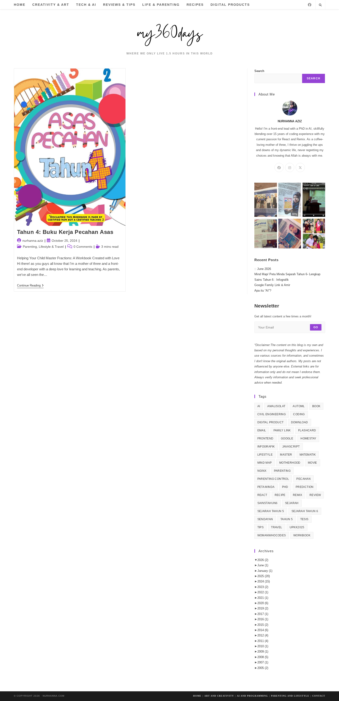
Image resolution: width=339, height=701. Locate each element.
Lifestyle (265, 454)
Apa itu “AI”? (262, 290)
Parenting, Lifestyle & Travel (43, 246)
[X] (300, 167)
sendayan (265, 519)
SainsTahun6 (267, 503)
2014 (262, 630)
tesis (304, 519)
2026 (262, 560)
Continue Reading (30, 286)
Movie (312, 462)
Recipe (280, 495)
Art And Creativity (219, 696)
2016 (262, 619)
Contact (318, 696)
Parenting (282, 470)
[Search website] (320, 5)
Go (315, 327)
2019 (262, 608)
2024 (263, 581)
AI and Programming (252, 696)
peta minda (266, 487)
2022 (262, 592)
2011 (262, 641)
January (264, 571)
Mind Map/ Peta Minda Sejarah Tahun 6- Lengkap (287, 274)
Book (316, 406)
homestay (308, 438)
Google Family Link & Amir (272, 285)
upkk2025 (297, 527)
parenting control (273, 478)
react (262, 495)
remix (297, 495)
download (299, 422)
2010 (262, 646)
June (262, 565)
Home (197, 696)
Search (259, 71)
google (287, 438)
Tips (260, 527)
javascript (291, 446)
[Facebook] (309, 4)
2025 (263, 576)
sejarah (292, 503)
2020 (262, 603)
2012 (262, 635)
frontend (265, 438)
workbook (301, 535)
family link (282, 430)
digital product (270, 422)
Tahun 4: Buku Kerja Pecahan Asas (65, 232)
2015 (262, 624)
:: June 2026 (262, 269)
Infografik (266, 446)
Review (315, 495)
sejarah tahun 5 (270, 511)
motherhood (289, 462)
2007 (262, 662)
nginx (262, 470)
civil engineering (271, 414)
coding (299, 414)
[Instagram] (289, 167)
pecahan (303, 478)
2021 (262, 598)
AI (258, 406)
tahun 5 (286, 519)
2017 (262, 614)
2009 (262, 651)
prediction (305, 487)
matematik (308, 454)
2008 (262, 657)
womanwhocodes (271, 535)
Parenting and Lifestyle (290, 696)
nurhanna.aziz (32, 240)
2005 (262, 668)
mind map (264, 462)
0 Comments (83, 246)
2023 (262, 587)
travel (276, 527)
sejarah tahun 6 (304, 511)
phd (285, 487)
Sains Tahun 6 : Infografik (271, 279)
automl (299, 406)
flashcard (307, 430)
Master (286, 454)
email (261, 430)
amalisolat (276, 406)
